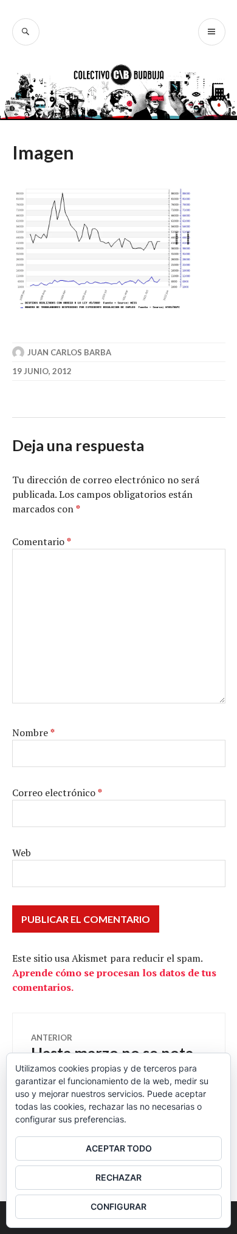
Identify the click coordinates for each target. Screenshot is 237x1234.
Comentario (41, 541)
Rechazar (118, 1177)
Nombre (33, 732)
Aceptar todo (119, 1148)
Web (21, 852)
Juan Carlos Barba (69, 352)
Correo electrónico (57, 792)
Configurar (118, 1206)
